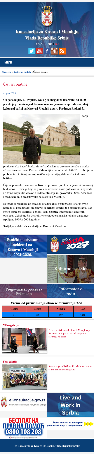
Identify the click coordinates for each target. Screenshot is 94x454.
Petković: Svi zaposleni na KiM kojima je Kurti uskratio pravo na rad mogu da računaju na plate (69, 333)
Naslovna (6, 71)
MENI (8, 62)
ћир (50, 43)
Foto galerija (10, 361)
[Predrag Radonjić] (41, 163)
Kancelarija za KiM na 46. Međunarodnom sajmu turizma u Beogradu (70, 368)
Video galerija (11, 325)
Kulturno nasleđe (22, 71)
